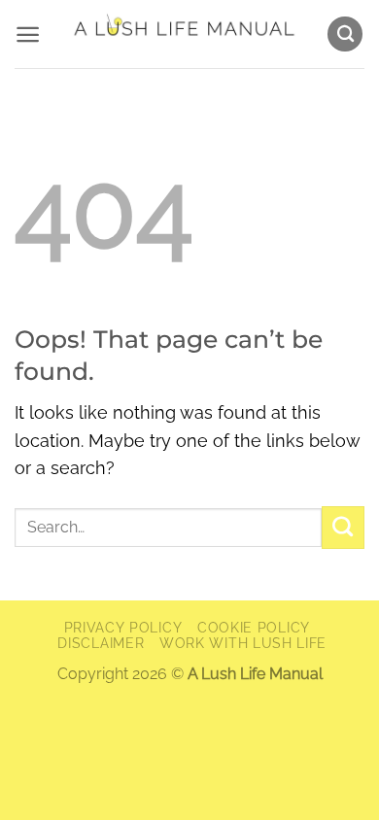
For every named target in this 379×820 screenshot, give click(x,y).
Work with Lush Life (243, 643)
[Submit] (343, 527)
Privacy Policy (123, 627)
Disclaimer (100, 643)
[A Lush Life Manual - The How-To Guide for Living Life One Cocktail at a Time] (183, 34)
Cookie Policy (253, 627)
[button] (28, 34)
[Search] (344, 34)
